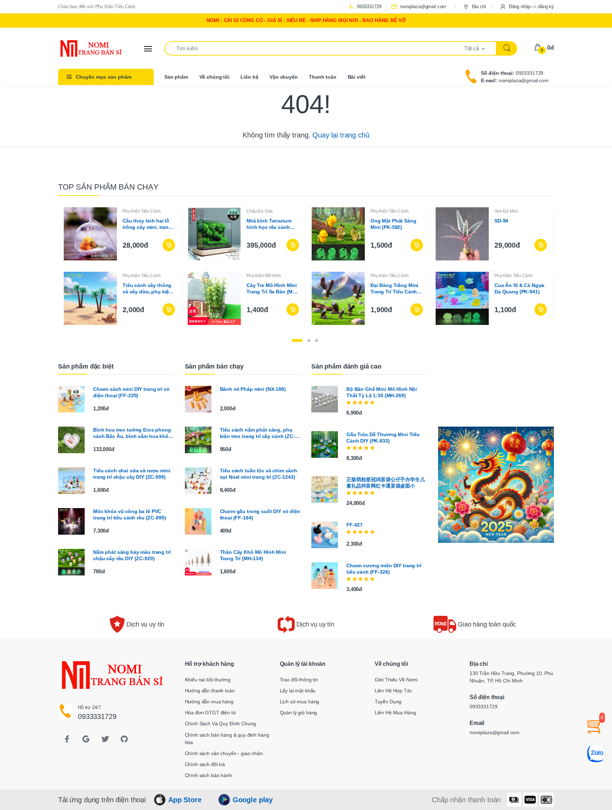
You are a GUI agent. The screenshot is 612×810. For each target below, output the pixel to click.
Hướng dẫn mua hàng (209, 701)
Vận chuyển (284, 77)
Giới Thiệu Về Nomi (396, 679)
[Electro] (84, 48)
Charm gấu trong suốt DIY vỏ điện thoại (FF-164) (260, 514)
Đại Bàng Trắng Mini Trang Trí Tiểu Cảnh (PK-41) (394, 288)
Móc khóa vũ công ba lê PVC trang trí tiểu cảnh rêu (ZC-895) (129, 514)
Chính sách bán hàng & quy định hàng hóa (227, 738)
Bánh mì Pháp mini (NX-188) (253, 389)
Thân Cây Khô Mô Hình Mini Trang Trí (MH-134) (253, 555)
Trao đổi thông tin (299, 679)
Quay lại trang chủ (340, 135)
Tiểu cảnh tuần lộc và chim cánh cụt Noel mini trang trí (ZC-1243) (259, 474)
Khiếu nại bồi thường (208, 679)
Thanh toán (322, 77)
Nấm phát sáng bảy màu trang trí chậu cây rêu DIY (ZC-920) (132, 555)
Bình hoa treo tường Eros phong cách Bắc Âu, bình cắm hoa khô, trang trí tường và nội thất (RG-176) (132, 433)
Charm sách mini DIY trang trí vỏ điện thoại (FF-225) (131, 392)
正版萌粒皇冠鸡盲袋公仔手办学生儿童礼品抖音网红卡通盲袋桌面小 (385, 483)
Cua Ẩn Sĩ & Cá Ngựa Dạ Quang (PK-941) (519, 288)
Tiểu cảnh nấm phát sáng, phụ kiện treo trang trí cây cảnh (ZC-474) (257, 433)
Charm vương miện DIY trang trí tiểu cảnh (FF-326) (383, 569)
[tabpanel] (306, 266)
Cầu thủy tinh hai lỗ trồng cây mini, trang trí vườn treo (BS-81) (147, 224)
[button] (527, 6)
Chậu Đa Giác (259, 211)
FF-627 (354, 525)
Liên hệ (249, 77)
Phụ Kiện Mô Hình (263, 275)
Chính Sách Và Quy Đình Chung (220, 723)
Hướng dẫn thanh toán (210, 690)
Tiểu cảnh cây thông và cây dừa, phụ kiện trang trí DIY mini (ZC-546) (148, 288)
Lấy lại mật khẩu (298, 690)
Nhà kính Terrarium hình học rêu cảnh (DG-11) (268, 224)
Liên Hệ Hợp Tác (393, 690)
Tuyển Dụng (388, 701)
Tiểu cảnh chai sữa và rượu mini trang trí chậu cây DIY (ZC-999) (131, 474)
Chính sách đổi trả (205, 764)
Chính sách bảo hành (208, 775)
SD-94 (501, 221)
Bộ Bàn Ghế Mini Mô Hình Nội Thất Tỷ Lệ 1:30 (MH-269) (381, 392)
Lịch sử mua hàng (299, 701)
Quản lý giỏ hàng (298, 712)
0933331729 (368, 6)
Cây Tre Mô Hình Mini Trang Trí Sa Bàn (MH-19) (272, 288)
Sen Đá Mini (505, 211)
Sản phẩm (176, 77)
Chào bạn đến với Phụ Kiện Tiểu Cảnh (96, 6)
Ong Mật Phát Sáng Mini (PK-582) (393, 224)
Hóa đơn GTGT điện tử (210, 712)
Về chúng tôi (214, 77)
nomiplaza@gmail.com (422, 6)
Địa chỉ (478, 6)
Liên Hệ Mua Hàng (395, 712)
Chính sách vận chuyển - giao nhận (224, 753)
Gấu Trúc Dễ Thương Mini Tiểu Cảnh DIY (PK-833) (383, 438)
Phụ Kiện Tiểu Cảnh (141, 211)
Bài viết (357, 77)
